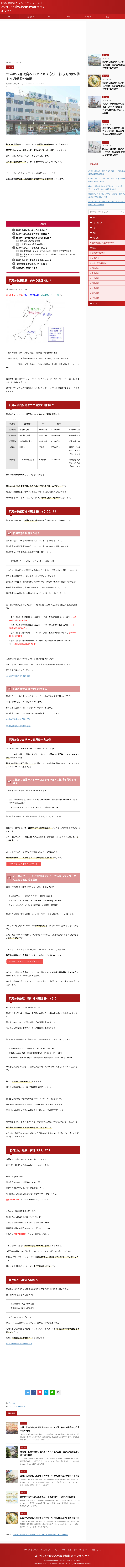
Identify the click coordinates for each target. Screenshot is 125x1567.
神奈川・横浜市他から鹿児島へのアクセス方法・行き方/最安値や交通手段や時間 (105, 187)
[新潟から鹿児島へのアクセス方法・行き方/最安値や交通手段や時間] (46, 1392)
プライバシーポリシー (81, 1550)
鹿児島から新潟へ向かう (26, 268)
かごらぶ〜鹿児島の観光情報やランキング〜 (62, 1555)
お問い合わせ (96, 1550)
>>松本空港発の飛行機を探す (18, 719)
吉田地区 (95, 288)
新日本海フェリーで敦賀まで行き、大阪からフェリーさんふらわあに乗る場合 (48, 255)
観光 (107, 17)
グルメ (9, 17)
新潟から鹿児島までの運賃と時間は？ (32, 234)
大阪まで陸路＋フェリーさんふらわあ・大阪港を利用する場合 (45, 251)
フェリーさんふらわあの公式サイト (23, 864)
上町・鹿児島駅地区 (99, 263)
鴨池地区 (95, 268)
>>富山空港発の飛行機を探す (18, 726)
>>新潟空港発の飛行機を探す (18, 676)
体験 (68, 17)
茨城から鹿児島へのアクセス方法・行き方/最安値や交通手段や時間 (49, 1476)
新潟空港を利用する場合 (30, 241)
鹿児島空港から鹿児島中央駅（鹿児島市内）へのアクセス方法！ (48, 1497)
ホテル (94, 303)
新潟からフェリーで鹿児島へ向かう (31, 248)
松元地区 (95, 278)
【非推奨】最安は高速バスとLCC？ (31, 264)
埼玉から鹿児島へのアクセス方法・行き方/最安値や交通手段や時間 (113, 152)
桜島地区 (95, 298)
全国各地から (20, 1406)
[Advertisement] (43, 41)
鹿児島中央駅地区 (99, 253)
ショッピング (29, 17)
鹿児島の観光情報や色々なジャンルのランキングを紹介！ (62, 1560)
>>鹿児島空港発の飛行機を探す (19, 1343)
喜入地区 (95, 293)
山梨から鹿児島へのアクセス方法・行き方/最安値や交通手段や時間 (49, 1518)
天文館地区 (96, 258)
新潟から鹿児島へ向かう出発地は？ (31, 230)
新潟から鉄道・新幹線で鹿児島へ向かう (33, 260)
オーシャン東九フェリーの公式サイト (23, 961)
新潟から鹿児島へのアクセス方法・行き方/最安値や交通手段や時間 (113, 64)
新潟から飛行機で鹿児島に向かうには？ (33, 238)
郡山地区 (95, 283)
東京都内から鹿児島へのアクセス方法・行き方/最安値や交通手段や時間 (113, 131)
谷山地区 (95, 273)
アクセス (88, 17)
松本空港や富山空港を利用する (33, 244)
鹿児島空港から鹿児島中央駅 (103, 243)
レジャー (49, 17)
